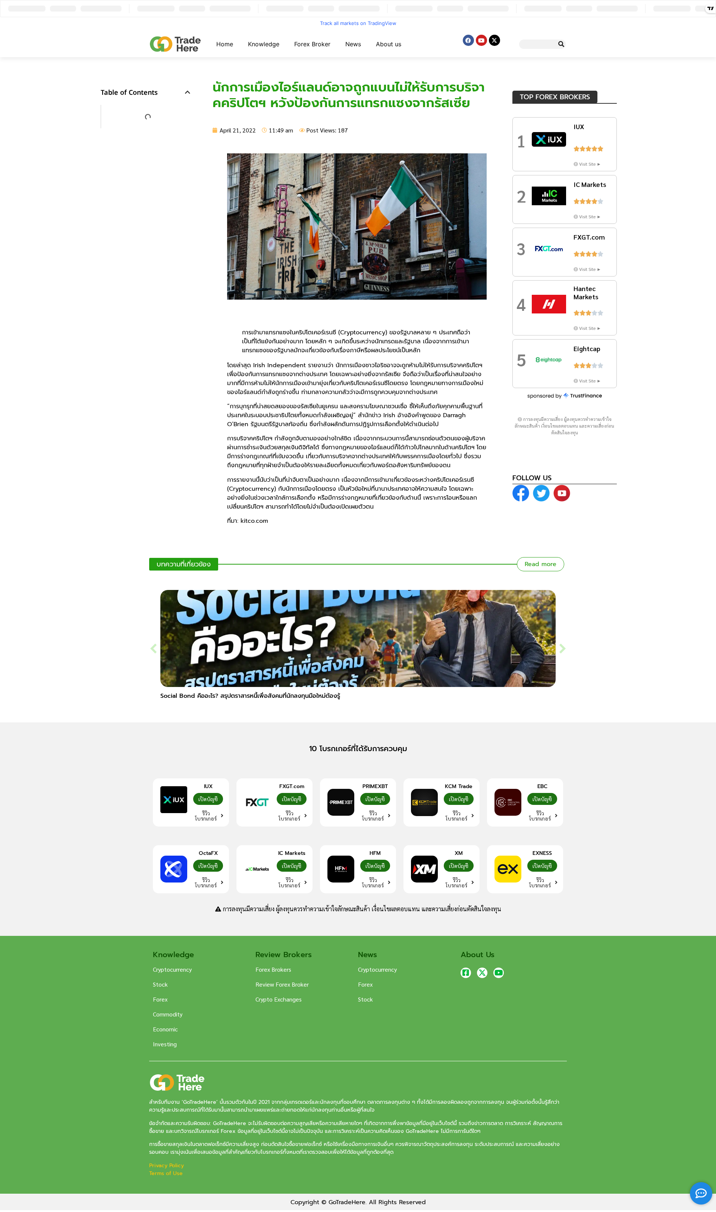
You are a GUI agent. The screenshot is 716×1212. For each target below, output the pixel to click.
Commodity (167, 1014)
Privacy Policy (167, 1165)
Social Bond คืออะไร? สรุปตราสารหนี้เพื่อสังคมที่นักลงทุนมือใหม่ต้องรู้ (250, 695)
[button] (187, 92)
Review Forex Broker (282, 984)
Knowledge (263, 44)
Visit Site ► (590, 164)
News (353, 44)
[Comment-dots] (701, 1193)
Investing (165, 1044)
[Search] (561, 44)
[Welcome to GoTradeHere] (175, 44)
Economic (165, 1029)
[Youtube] (481, 40)
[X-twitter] (494, 40)
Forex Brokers (273, 969)
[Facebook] (468, 40)
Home (224, 44)
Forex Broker (312, 44)
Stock (160, 984)
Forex (160, 999)
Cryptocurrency (172, 969)
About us (388, 44)
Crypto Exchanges (278, 999)
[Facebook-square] (466, 973)
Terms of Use (166, 1173)
